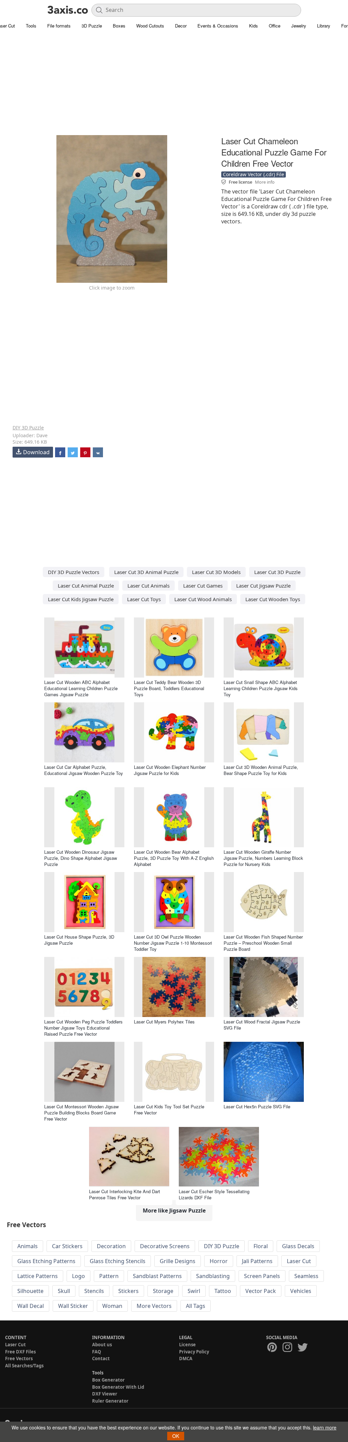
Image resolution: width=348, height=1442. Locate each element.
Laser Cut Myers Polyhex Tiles (164, 1021)
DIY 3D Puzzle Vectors (73, 572)
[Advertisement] (174, 86)
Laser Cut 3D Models (216, 572)
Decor (181, 25)
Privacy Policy (194, 1352)
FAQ (96, 1352)
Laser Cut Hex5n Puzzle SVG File (257, 1106)
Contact (101, 1358)
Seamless (306, 1276)
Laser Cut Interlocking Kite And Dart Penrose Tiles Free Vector (124, 1194)
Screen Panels (262, 1276)
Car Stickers (67, 1246)
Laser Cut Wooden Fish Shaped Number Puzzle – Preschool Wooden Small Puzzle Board (263, 942)
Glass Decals (298, 1246)
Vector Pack (260, 1291)
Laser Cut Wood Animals (203, 599)
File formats (59, 25)
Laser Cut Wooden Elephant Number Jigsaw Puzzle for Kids (170, 770)
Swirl (194, 1291)
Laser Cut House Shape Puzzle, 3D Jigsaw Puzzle (79, 939)
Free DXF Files (20, 1352)
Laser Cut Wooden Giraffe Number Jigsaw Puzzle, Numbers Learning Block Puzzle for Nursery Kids (263, 858)
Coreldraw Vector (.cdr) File (253, 174)
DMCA (185, 1358)
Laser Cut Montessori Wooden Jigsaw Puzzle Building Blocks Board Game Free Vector (81, 1112)
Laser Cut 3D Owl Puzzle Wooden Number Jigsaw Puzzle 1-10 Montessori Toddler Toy (173, 942)
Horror (219, 1261)
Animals (27, 1246)
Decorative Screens (165, 1246)
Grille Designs (177, 1261)
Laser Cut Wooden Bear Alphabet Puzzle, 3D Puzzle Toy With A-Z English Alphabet (174, 858)
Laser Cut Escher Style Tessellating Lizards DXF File (214, 1194)
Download (36, 452)
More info (265, 182)
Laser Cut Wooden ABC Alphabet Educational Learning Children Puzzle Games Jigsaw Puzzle (81, 688)
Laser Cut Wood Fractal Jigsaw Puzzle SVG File (262, 1024)
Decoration (111, 1246)
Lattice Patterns (37, 1276)
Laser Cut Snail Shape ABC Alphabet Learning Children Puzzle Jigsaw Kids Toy (261, 688)
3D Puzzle (92, 25)
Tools (31, 25)
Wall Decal (30, 1306)
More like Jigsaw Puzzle (174, 1210)
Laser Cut (299, 1261)
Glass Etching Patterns (46, 1261)
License (187, 1345)
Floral (261, 1246)
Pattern (109, 1276)
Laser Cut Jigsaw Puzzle (263, 585)
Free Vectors (19, 1358)
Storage (163, 1291)
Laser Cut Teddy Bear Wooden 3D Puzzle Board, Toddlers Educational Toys (169, 688)
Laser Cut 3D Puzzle (277, 572)
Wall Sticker (73, 1306)
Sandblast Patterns (157, 1276)
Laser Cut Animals (148, 585)
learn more (324, 1427)
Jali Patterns (257, 1261)
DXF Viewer (104, 1394)
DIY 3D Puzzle (28, 427)
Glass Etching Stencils (117, 1261)
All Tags (195, 1306)
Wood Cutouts (150, 25)
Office (274, 25)
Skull (64, 1291)
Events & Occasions (217, 25)
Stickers (128, 1291)
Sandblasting (213, 1276)
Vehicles (300, 1291)
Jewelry (298, 25)
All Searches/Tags (24, 1366)
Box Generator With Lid (118, 1387)
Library (323, 25)
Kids (253, 25)
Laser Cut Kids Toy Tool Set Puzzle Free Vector (169, 1109)
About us (102, 1345)
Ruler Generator (110, 1401)
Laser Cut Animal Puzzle (86, 585)
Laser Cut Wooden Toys (272, 599)
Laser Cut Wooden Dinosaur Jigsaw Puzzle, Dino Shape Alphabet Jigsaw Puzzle (80, 858)
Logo (78, 1276)
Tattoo (222, 1291)
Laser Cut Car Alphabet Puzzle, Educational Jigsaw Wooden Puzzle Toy (83, 770)
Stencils (94, 1291)
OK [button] (175, 1435)
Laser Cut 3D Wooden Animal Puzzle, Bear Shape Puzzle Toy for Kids (261, 770)
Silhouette (30, 1291)
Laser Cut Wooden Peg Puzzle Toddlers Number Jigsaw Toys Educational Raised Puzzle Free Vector (83, 1027)
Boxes (119, 25)
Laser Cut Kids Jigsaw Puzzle (81, 599)
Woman (112, 1306)
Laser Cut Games (203, 585)
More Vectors (154, 1306)
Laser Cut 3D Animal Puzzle (146, 572)
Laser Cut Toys (144, 599)
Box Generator (108, 1380)
